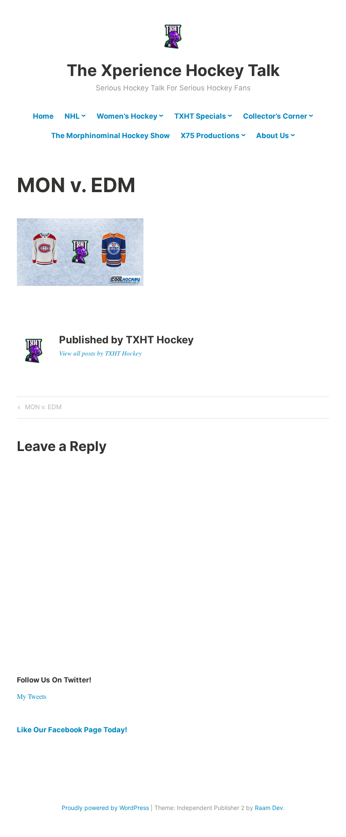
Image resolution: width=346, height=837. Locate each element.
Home (43, 116)
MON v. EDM (42, 408)
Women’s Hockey (127, 116)
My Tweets (31, 696)
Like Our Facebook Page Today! (72, 730)
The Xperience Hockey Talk (173, 70)
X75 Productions (210, 135)
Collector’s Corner (275, 116)
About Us (272, 135)
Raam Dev (269, 807)
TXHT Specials (200, 116)
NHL (72, 116)
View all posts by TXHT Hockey (100, 353)
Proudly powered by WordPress (105, 807)
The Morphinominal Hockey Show (110, 135)
